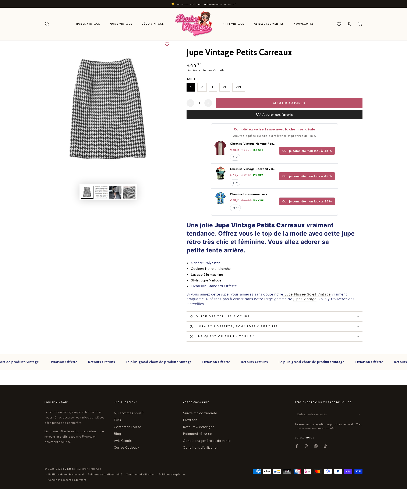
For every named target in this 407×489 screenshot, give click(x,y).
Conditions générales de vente (207, 440)
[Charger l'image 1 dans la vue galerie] (87, 192)
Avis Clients (123, 440)
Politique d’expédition (172, 474)
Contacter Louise (127, 427)
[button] (46, 24)
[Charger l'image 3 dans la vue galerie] (115, 192)
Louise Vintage (65, 468)
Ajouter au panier (289, 103)
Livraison (190, 420)
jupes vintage (304, 299)
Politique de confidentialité (105, 474)
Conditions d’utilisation (200, 447)
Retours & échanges (198, 427)
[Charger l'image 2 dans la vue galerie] (101, 192)
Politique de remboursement (66, 474)
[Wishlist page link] (339, 24)
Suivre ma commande (200, 413)
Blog (117, 433)
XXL (239, 87)
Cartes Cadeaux (126, 447)
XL (225, 87)
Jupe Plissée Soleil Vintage (307, 294)
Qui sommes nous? (129, 413)
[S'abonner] (360, 414)
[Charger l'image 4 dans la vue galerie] (129, 192)
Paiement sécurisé (197, 433)
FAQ (117, 420)
